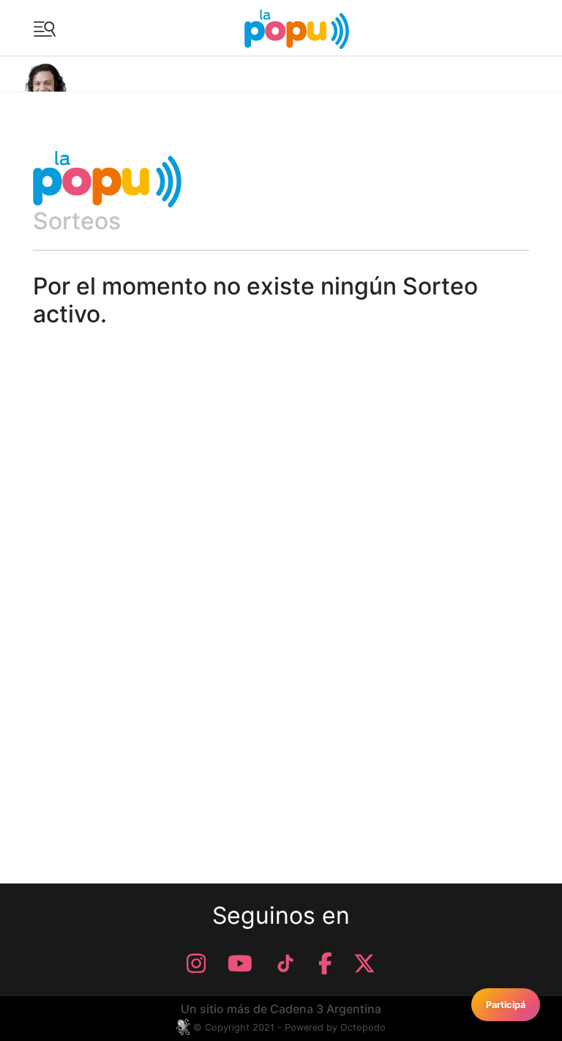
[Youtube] (240, 963)
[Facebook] (325, 963)
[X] (364, 963)
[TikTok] (285, 963)
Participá (505, 1004)
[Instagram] (196, 963)
